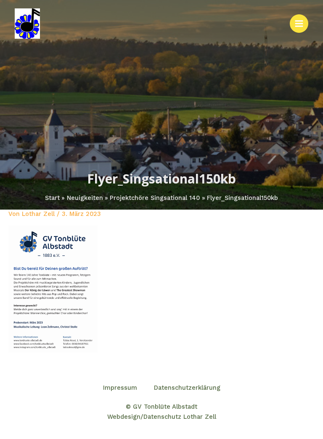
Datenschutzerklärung (187, 387)
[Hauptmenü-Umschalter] (299, 23)
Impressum (120, 387)
